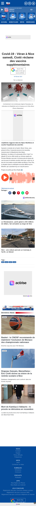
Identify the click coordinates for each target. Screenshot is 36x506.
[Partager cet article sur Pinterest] (18, 194)
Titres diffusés (18, 455)
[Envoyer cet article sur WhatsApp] (22, 194)
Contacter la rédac (18, 464)
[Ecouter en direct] (26, 3)
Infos (22, 22)
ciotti (10, 262)
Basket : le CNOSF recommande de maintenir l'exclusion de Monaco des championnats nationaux (18, 339)
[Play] (2, 10)
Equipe (18, 453)
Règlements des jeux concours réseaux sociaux (18, 490)
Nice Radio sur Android (18, 485)
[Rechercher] (29, 3)
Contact (18, 451)
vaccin (6, 262)
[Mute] (31, 9)
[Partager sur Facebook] (9, 194)
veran (14, 262)
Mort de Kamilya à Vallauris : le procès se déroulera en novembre (17, 408)
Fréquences (18, 457)
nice (3, 262)
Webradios (30, 22)
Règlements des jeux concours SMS (18, 492)
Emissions (18, 470)
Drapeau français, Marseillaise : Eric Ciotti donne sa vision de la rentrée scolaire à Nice (16, 373)
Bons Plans (13, 22)
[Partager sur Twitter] (14, 194)
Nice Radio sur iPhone (18, 483)
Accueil (4, 22)
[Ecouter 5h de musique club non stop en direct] (18, 308)
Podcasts (18, 477)
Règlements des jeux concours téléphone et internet (18, 494)
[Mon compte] (33, 3)
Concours (18, 472)
